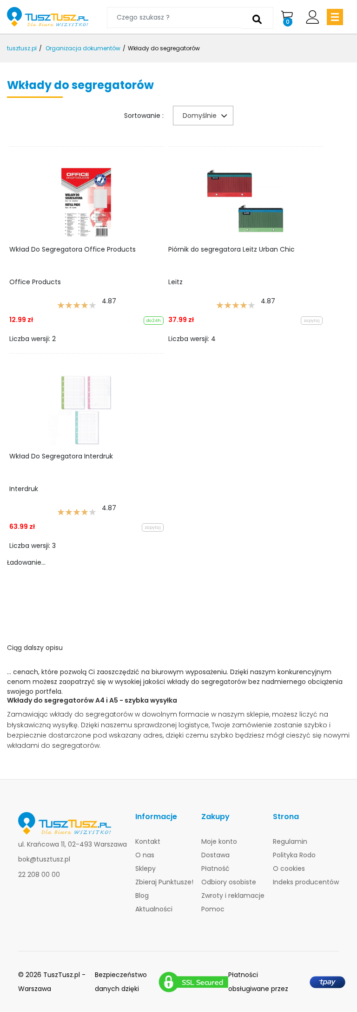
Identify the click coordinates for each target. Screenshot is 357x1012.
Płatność (215, 868)
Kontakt (147, 841)
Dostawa (215, 855)
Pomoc (213, 909)
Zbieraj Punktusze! (164, 882)
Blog (142, 895)
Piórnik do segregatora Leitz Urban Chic (231, 249)
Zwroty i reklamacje (232, 895)
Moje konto (219, 841)
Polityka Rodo (294, 855)
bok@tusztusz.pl (44, 859)
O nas (144, 855)
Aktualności (153, 909)
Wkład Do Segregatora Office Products (72, 249)
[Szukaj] (257, 18)
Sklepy (145, 868)
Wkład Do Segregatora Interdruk (61, 456)
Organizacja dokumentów (83, 48)
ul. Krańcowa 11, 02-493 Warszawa (72, 844)
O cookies (289, 868)
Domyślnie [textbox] (200, 115)
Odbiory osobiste (228, 882)
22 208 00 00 (39, 874)
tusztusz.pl (22, 48)
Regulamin (290, 841)
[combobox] (203, 115)
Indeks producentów (306, 882)
